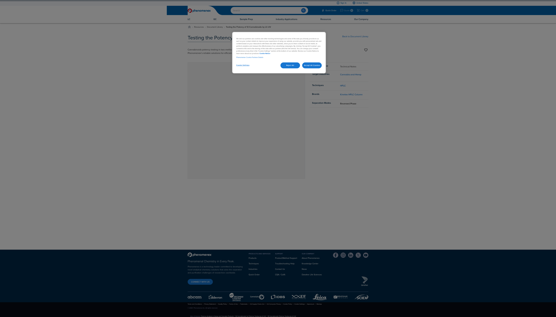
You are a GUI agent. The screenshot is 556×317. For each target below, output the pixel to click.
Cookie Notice (264, 53)
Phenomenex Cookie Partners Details (249, 57)
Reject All (290, 65)
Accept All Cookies (312, 65)
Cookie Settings (242, 65)
